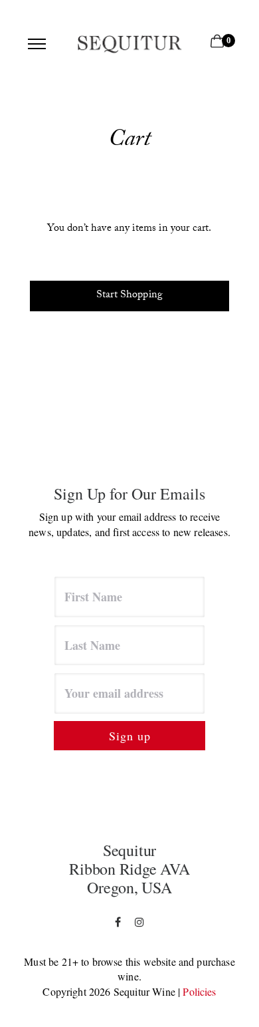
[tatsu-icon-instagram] (139, 922)
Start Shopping (129, 296)
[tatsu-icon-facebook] (120, 922)
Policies (199, 991)
